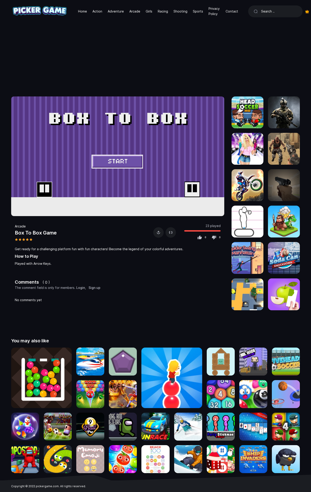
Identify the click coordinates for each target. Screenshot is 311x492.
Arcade (134, 11)
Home (82, 11)
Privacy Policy (214, 11)
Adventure (116, 11)
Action (97, 11)
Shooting (180, 11)
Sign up (94, 288)
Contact (232, 11)
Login (80, 288)
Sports (198, 11)
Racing (163, 11)
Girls (149, 11)
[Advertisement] (155, 57)
